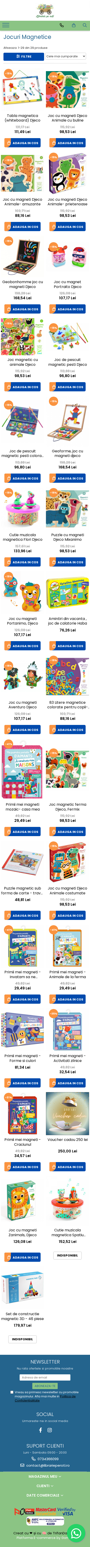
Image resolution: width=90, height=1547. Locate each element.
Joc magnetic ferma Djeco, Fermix (67, 807)
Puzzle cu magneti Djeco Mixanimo (67, 537)
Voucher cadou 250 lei (68, 1139)
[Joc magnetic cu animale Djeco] (22, 336)
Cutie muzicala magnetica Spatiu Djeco (67, 1233)
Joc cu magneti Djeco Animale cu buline (67, 118)
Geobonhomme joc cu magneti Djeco (22, 284)
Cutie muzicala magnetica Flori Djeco (22, 537)
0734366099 (48, 1459)
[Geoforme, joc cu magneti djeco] (67, 421)
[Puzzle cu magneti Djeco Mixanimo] (67, 508)
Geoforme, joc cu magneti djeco (67, 454)
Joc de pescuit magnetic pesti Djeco (67, 362)
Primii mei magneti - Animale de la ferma (67, 975)
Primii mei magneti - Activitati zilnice (67, 1058)
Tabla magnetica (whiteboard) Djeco (22, 118)
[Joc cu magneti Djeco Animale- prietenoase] (67, 173)
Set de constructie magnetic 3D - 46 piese (22, 1316)
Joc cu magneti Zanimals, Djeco (23, 1233)
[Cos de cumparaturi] (74, 25)
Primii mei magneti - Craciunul (22, 1142)
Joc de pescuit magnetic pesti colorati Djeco (22, 454)
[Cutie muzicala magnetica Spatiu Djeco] (67, 1201)
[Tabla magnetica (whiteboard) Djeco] (22, 89)
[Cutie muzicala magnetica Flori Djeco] (22, 508)
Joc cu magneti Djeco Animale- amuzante (22, 202)
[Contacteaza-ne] (62, 25)
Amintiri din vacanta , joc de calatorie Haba (67, 621)
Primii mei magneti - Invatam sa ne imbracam (22, 975)
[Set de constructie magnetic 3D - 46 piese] (22, 1287)
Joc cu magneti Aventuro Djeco (23, 705)
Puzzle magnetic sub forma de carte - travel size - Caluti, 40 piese (22, 891)
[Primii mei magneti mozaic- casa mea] (22, 769)
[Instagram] (49, 1430)
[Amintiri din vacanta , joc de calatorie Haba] (67, 592)
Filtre (25, 56)
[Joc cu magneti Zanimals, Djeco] (22, 1200)
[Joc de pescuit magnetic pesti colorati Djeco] (22, 421)
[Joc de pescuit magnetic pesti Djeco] (67, 337)
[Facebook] (40, 1430)
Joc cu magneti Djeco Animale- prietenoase (67, 202)
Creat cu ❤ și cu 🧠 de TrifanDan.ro (43, 1533)
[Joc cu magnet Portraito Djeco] (67, 256)
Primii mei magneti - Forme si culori (22, 1058)
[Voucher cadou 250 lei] (67, 1113)
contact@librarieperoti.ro (47, 1465)
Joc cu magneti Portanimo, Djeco (22, 621)
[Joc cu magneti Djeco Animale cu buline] (67, 89)
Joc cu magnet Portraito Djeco (67, 284)
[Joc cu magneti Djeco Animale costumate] (67, 862)
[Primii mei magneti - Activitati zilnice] (67, 1029)
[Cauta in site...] (85, 25)
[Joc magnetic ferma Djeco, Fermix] (67, 769)
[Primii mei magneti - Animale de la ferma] (67, 946)
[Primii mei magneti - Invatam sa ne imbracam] (22, 946)
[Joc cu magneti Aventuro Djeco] (22, 676)
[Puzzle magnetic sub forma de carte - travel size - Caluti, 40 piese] (22, 862)
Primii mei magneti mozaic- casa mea (23, 807)
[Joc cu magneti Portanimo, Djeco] (22, 592)
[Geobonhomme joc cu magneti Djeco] (22, 257)
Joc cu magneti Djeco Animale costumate (67, 891)
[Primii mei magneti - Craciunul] (22, 1113)
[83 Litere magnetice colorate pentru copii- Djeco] (67, 676)
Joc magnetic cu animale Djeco (22, 362)
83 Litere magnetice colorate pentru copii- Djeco (67, 705)
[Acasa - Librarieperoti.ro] (45, 10)
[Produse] (6, 26)
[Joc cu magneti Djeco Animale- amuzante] (22, 173)
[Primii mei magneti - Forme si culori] (22, 1029)
